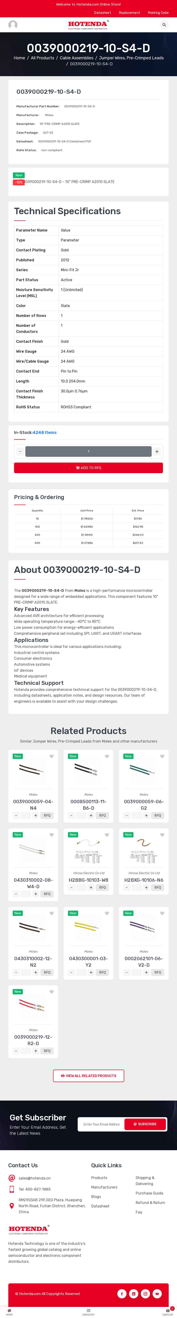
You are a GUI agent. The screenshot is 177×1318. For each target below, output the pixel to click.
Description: (25, 124)
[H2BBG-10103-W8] (88, 849)
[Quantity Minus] (20, 452)
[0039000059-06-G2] (143, 771)
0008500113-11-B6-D (88, 805)
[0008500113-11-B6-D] (88, 771)
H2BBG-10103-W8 (88, 880)
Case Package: (27, 132)
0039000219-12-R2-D (33, 1040)
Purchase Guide (149, 1193)
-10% (18, 182)
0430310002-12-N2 (33, 962)
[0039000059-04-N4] (33, 771)
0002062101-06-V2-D (144, 962)
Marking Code (158, 13)
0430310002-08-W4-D (33, 883)
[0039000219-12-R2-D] (33, 1006)
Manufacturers (104, 1187)
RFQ (47, 815)
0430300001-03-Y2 (88, 962)
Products (99, 1178)
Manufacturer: (27, 115)
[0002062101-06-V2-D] (143, 928)
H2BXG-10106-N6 (143, 880)
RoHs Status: (26, 150)
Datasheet (102, 13)
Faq (139, 1212)
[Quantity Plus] (157, 452)
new (19, 175)
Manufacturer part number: (38, 106)
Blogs (96, 1197)
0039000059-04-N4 (33, 805)
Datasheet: (25, 141)
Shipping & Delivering (145, 1181)
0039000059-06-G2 (144, 805)
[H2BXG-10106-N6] (143, 849)
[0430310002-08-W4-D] (33, 849)
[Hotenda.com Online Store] (88, 25)
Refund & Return (150, 1203)
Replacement (129, 13)
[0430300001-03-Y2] (88, 928)
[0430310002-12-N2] (33, 928)
